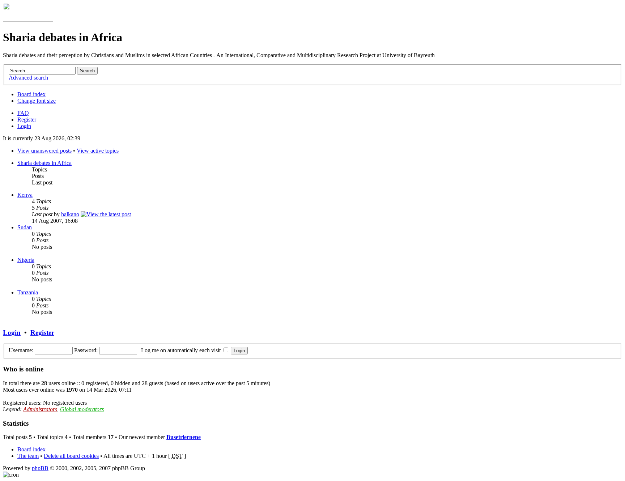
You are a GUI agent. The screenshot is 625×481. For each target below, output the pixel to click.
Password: (86, 350)
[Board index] (28, 20)
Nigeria (25, 260)
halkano (70, 214)
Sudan (24, 227)
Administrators (40, 409)
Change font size (36, 101)
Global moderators (82, 409)
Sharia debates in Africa (44, 163)
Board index (31, 94)
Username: (21, 350)
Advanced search (28, 78)
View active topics (98, 151)
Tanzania (27, 292)
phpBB (40, 468)
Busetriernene (183, 437)
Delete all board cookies (71, 456)
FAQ (23, 113)
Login (24, 126)
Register (26, 119)
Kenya (25, 195)
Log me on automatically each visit (181, 350)
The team (28, 456)
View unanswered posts (44, 151)
